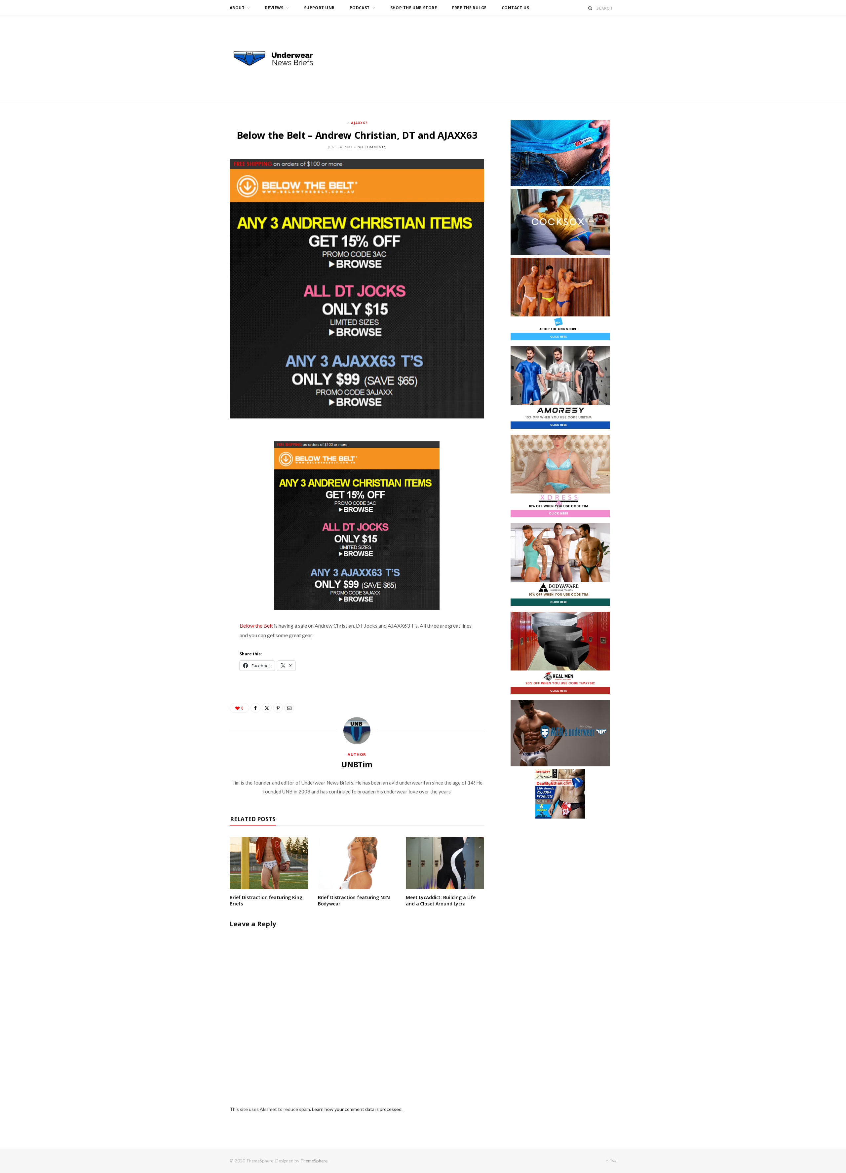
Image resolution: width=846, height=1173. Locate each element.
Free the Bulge (469, 8)
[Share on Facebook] (255, 708)
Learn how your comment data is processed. (357, 1109)
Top (612, 1160)
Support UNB (319, 8)
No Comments (372, 146)
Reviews (274, 8)
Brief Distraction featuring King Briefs (266, 900)
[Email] (289, 708)
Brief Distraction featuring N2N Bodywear (354, 900)
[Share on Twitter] (267, 708)
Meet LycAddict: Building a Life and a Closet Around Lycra (441, 900)
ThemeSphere (313, 1160)
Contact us (515, 8)
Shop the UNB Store (413, 8)
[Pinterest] (278, 708)
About (237, 8)
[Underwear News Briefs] (279, 59)
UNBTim (356, 764)
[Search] (590, 8)
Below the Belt (256, 625)
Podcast (360, 8)
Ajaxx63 (359, 122)
